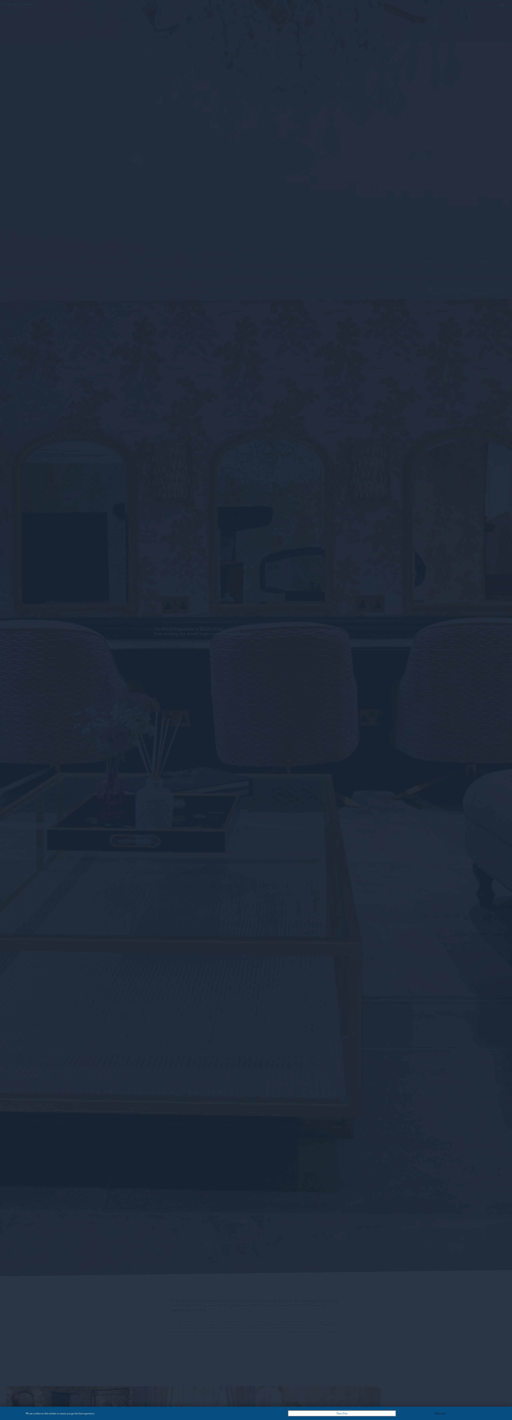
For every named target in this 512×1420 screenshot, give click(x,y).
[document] (256, 710)
